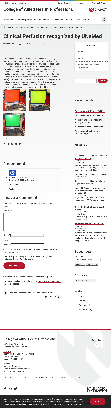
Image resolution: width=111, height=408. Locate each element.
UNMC (5, 3)
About (80, 58)
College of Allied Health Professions (38, 9)
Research (59, 19)
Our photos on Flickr (39, 377)
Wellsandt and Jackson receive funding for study (88, 121)
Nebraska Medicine (18, 3)
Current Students (64, 3)
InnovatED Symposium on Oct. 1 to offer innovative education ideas (90, 189)
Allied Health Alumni (99, 3)
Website (7, 245)
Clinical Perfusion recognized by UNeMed (67, 27)
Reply (11, 189)
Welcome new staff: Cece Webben (90, 111)
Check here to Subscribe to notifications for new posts (28, 277)
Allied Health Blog (43, 27)
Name (6, 235)
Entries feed (84, 301)
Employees (81, 3)
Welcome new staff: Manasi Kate (89, 115)
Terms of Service (20, 259)
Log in (81, 296)
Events (69, 19)
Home (80, 51)
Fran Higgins (18, 44)
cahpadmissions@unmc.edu (15, 347)
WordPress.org (85, 309)
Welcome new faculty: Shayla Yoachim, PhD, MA (87, 132)
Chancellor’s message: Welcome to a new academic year (91, 156)
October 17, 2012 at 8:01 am (21, 180)
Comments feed (86, 305)
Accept (97, 401)
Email (6, 240)
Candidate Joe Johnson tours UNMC (91, 174)
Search (102, 81)
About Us (7, 377)
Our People (8, 19)
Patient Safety (82, 19)
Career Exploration (25, 19)
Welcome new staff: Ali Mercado (89, 127)
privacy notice (65, 404)
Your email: (79, 256)
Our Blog (61, 377)
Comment (8, 211)
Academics (44, 19)
